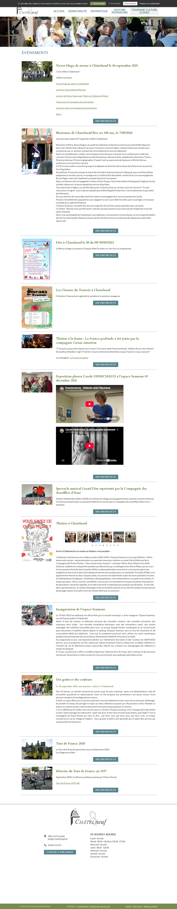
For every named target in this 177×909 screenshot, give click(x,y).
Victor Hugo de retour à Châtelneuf (72, 83)
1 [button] (92, 545)
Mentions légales (150, 906)
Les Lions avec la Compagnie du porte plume (76, 108)
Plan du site (137, 906)
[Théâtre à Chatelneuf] (37, 540)
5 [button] (107, 545)
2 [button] (96, 545)
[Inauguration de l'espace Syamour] (37, 615)
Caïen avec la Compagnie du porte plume (75, 102)
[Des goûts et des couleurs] (37, 685)
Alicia (58, 114)
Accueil (59, 11)
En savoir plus (105, 121)
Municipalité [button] (77, 11)
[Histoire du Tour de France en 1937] (37, 778)
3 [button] (99, 545)
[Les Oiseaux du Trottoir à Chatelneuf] (37, 307)
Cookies (128, 906)
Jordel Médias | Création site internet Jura (93, 906)
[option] (70, 537)
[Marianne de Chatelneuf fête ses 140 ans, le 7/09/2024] (37, 151)
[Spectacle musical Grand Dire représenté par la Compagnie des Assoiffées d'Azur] (37, 494)
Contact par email (60, 852)
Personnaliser (130, 4)
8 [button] (117, 545)
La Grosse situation (79, 357)
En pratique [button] (99, 11)
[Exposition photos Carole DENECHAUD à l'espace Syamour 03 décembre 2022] (37, 382)
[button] (144, 11)
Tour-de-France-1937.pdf (67, 783)
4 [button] (103, 545)
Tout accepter (99, 4)
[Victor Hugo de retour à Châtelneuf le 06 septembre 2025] (37, 71)
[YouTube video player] (89, 464)
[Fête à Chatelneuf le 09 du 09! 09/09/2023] (37, 259)
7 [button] (114, 545)
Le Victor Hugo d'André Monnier (71, 89)
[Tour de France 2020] (37, 749)
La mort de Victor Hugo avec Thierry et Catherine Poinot (82, 96)
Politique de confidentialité (149, 4)
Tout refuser (115, 4)
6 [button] (110, 545)
